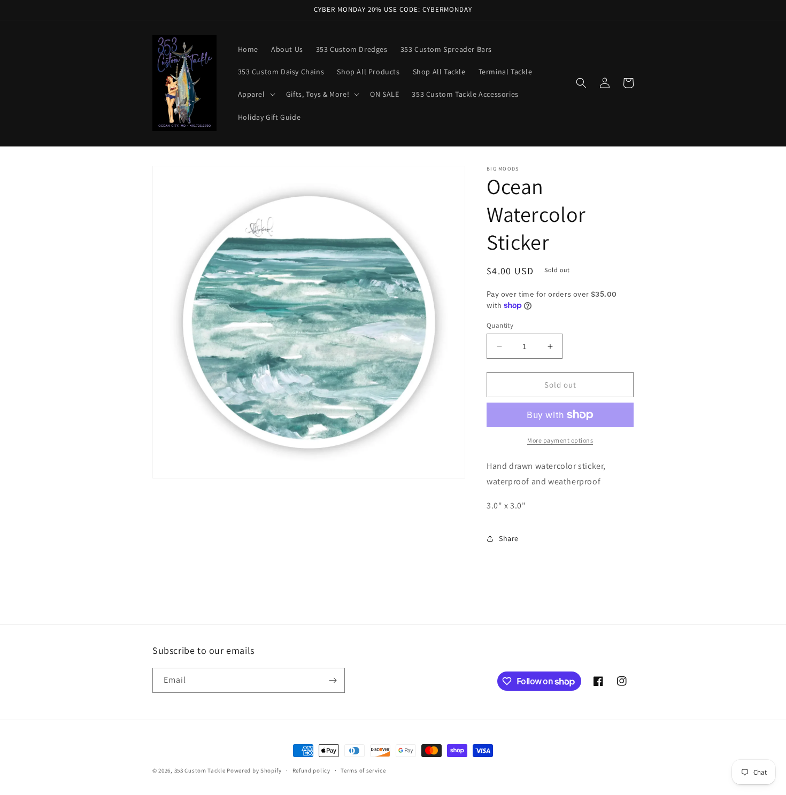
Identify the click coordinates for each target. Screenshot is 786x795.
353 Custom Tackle (200, 770)
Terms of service (363, 770)
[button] (256, 94)
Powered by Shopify (254, 770)
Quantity (500, 325)
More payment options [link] (560, 440)
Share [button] (509, 538)
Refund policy (311, 770)
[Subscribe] (332, 680)
